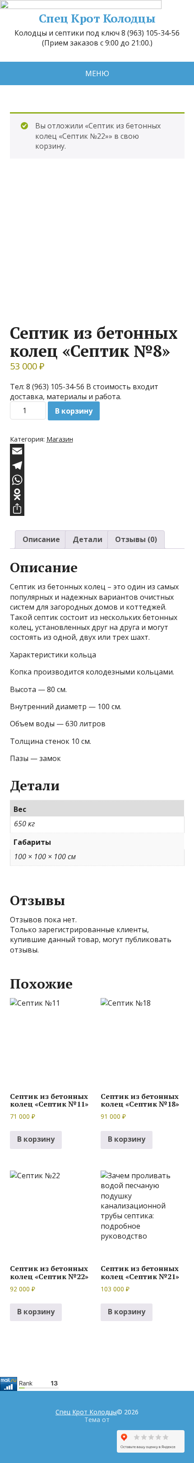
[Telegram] (97, 465)
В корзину (73, 411)
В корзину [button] (36, 1139)
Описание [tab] (41, 539)
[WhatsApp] (97, 480)
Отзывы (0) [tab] (136, 539)
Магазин (59, 439)
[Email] (97, 451)
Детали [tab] (87, 539)
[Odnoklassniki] (97, 494)
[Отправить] (97, 508)
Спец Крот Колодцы (97, 18)
